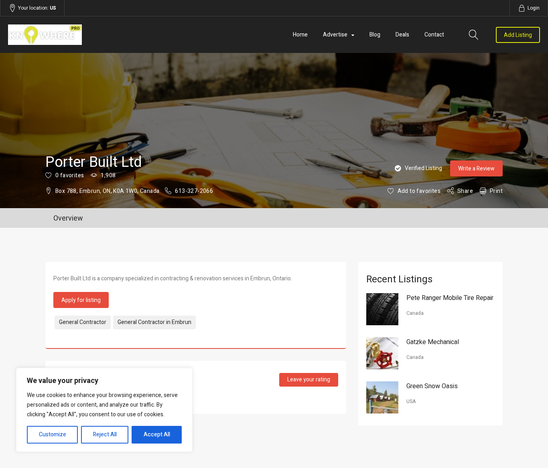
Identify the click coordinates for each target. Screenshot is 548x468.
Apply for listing (81, 300)
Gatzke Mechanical (432, 342)
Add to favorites (419, 191)
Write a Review (476, 168)
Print (496, 191)
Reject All (105, 434)
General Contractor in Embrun (154, 322)
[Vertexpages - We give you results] (88, 34)
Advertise (335, 34)
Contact (434, 34)
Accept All (157, 434)
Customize (52, 434)
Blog (374, 34)
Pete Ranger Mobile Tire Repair (449, 298)
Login (534, 8)
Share (465, 191)
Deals (402, 34)
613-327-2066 (194, 191)
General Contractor (82, 322)
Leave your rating (308, 379)
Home (300, 34)
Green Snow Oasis (432, 386)
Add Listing (518, 35)
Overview (68, 218)
